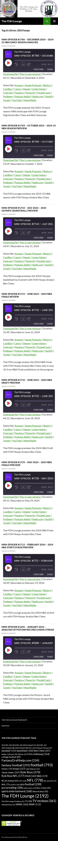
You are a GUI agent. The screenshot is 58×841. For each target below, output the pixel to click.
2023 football (8, 748)
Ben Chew (42, 750)
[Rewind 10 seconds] (17, 64)
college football (11, 757)
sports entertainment (17, 791)
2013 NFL (7, 745)
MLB (30, 775)
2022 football (29, 745)
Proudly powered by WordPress (14, 837)
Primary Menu (54, 21)
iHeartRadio (29, 100)
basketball (25, 750)
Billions (22, 754)
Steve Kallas (40, 791)
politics (15, 784)
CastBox (7, 88)
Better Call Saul (9, 754)
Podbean (8, 96)
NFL (35, 780)
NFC (22, 781)
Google (5, 726)
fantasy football (16, 765)
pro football (30, 784)
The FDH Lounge (12, 21)
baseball (9, 750)
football (42, 765)
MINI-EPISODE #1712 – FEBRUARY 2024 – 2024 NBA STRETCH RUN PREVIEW (27, 546)
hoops (19, 768)
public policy (30, 788)
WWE (22, 804)
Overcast (8, 92)
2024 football (21, 748)
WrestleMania (8, 805)
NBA (42, 776)
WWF (35, 804)
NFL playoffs (50, 781)
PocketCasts (43, 92)
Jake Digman (33, 769)
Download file (10, 74)
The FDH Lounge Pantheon (13, 801)
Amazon (19, 85)
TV (28, 801)
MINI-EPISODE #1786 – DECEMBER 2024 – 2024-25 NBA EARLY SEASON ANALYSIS (28, 41)
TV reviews (44, 801)
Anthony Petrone (44, 748)
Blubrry (47, 85)
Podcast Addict (22, 96)
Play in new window (30, 74)
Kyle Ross (30, 772)
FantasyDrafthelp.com (20, 760)
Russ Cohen (43, 788)
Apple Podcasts (33, 85)
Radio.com (37, 96)
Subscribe (38, 69)
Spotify (49, 96)
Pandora (19, 92)
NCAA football (10, 780)
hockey (7, 769)
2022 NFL (41, 745)
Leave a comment (8, 46)
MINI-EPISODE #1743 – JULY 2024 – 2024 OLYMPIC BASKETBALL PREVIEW (24, 209)
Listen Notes (39, 88)
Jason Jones (11, 772)
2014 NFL (17, 745)
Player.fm (30, 92)
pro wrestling (12, 787)
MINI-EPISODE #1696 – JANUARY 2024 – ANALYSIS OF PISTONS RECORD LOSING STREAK (28, 628)
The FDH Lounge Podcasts (14, 720)
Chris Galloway (38, 753)
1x (23, 64)
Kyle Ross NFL (13, 775)
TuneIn (7, 100)
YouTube (17, 100)
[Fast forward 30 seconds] (32, 64)
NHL (6, 784)
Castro (17, 88)
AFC (32, 748)
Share (50, 69)
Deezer (26, 88)
